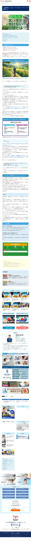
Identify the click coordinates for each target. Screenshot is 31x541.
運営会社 (28, 532)
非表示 (7, 33)
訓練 (18, 429)
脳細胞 (17, 427)
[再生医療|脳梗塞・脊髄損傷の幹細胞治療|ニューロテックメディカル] (15, 518)
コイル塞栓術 (23, 423)
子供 (16, 425)
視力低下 (26, 427)
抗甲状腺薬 (28, 425)
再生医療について (12, 532)
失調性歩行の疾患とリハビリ (12, 282)
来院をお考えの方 (7, 532)
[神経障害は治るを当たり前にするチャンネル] (15, 386)
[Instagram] (12, 527)
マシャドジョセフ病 (19, 424)
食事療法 (22, 430)
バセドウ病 (27, 423)
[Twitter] (13, 527)
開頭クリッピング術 (26, 429)
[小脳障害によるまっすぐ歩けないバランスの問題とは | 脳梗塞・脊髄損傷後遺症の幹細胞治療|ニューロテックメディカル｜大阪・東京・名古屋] (6, 1)
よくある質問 (17, 532)
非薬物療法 (19, 430)
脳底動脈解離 (27, 426)
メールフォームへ (15, 510)
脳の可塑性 (25, 426)
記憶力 (19, 429)
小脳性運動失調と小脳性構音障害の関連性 (14, 275)
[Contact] (17, 527)
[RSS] (18, 527)
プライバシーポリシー (23, 532)
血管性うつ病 (24, 427)
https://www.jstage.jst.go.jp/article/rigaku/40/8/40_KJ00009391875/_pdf (12, 263)
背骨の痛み (23, 426)
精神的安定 (21, 426)
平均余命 (18, 425)
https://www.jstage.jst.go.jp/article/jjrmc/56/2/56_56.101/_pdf (11, 266)
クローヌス (19, 423)
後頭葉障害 (21, 425)
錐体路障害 (23, 429)
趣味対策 (21, 429)
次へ (5, 253)
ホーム (3, 532)
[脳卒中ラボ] (15, 393)
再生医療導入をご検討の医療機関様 (15, 533)
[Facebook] (14, 527)
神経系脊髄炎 (18, 426)
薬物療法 (20, 427)
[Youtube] (16, 527)
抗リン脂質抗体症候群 (24, 425)
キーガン (17, 423)
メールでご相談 (23, 327)
